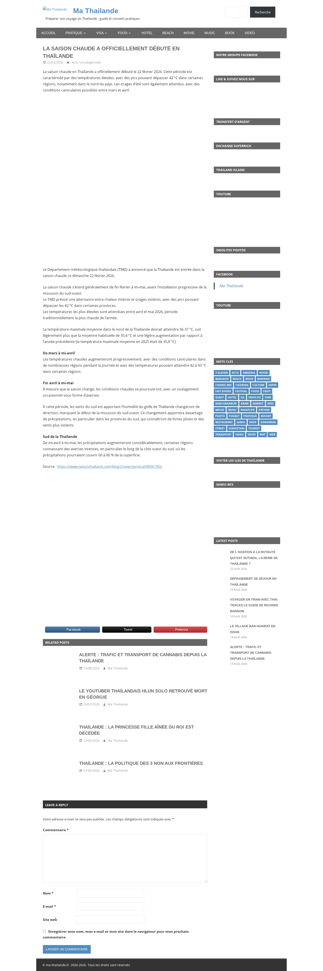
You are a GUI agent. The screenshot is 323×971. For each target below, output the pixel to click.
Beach (168, 33)
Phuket (234, 416)
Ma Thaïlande (231, 285)
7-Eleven (221, 373)
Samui (241, 422)
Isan (268, 397)
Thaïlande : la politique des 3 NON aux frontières (141, 763)
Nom (48, 893)
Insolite (255, 397)
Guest (219, 397)
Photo (220, 416)
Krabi (245, 403)
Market (258, 403)
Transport (223, 434)
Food (122, 33)
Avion (263, 373)
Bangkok (222, 379)
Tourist (254, 428)
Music (209, 33)
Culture (258, 385)
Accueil (48, 33)
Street (220, 428)
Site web (50, 919)
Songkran (268, 422)
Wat (262, 434)
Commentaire (56, 830)
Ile (243, 397)
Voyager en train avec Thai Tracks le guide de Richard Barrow (254, 605)
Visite (252, 434)
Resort (266, 416)
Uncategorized (90, 62)
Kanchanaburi (226, 403)
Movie (189, 33)
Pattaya (264, 410)
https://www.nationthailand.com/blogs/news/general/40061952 (109, 466)
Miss (270, 403)
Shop (253, 422)
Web (272, 434)
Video (250, 33)
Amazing (249, 373)
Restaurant (224, 422)
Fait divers (223, 391)
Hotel (147, 33)
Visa (100, 33)
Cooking (242, 385)
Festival (241, 391)
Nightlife (248, 410)
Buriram (263, 379)
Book (230, 33)
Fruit (267, 391)
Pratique (73, 33)
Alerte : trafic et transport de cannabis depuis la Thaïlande (250, 652)
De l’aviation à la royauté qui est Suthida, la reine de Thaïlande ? (254, 557)
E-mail (49, 906)
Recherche (262, 12)
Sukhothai (236, 428)
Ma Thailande (95, 11)
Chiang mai (223, 385)
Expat (273, 385)
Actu (74, 62)
